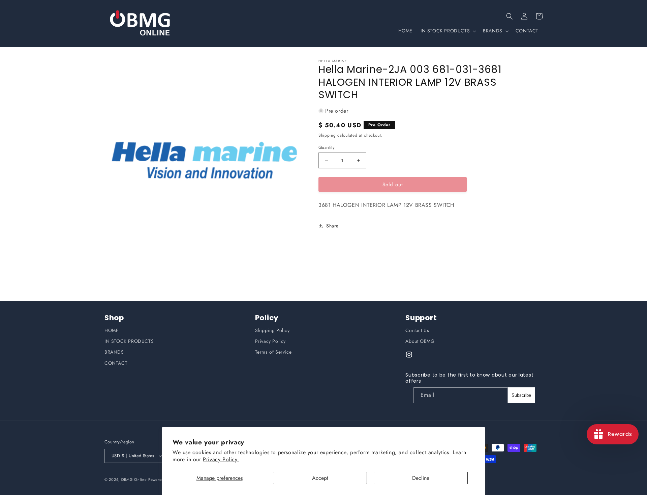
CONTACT (115, 363)
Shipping (327, 135)
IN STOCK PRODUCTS (129, 341)
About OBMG (419, 341)
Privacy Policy (270, 341)
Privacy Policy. (221, 459)
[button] (509, 16)
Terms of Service (273, 352)
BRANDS (114, 352)
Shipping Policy (272, 330)
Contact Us (417, 330)
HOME (111, 330)
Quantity (326, 147)
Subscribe (521, 395)
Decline (420, 478)
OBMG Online (134, 479)
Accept (320, 478)
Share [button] (332, 225)
